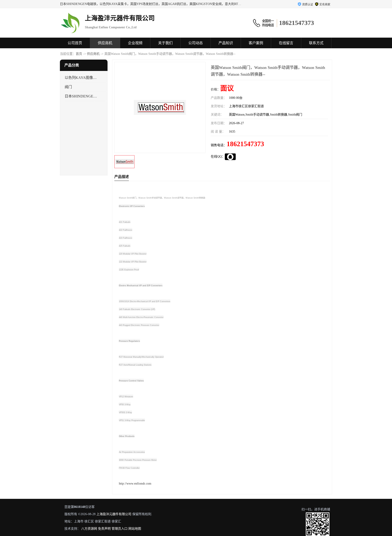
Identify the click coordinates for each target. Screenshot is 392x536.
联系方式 (316, 43)
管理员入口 (119, 528)
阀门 (68, 87)
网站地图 (134, 528)
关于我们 (165, 43)
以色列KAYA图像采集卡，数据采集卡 (81, 78)
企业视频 (135, 43)
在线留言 (286, 43)
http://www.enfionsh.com (135, 483)
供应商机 (105, 43)
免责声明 (104, 528)
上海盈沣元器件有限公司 (113, 514)
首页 (79, 54)
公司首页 (75, 43)
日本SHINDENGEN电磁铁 (81, 96)
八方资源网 (89, 528)
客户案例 (256, 43)
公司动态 (195, 43)
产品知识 (225, 43)
